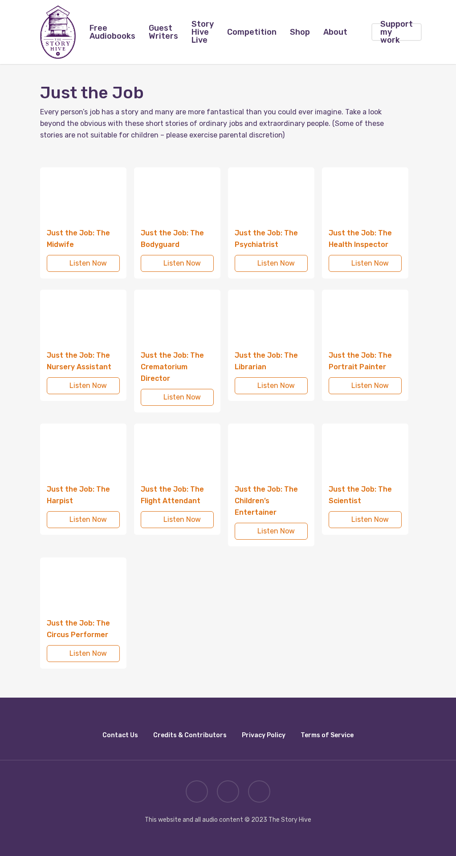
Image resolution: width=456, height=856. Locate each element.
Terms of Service (327, 735)
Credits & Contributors (190, 735)
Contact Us (120, 735)
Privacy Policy (263, 735)
